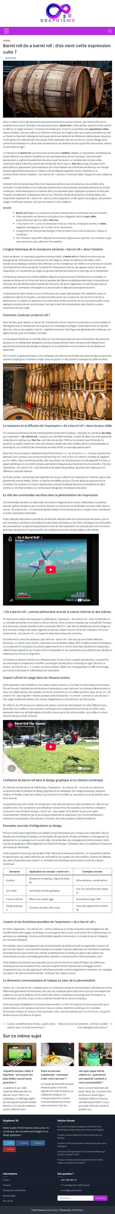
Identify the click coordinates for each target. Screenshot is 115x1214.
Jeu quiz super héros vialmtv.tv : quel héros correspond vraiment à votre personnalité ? (92, 1076)
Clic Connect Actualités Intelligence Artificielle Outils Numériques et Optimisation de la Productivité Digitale (81, 1128)
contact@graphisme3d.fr (71, 1190)
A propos (6, 1185)
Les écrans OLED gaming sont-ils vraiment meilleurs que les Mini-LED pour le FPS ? (81, 1153)
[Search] (110, 31)
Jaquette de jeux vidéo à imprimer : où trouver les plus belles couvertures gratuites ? (18, 1076)
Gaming (6, 41)
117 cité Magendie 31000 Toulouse (75, 1185)
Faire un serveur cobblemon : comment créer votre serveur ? (54, 1074)
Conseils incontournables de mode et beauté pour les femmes (80, 1136)
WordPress (77, 1210)
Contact (6, 1179)
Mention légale (9, 1195)
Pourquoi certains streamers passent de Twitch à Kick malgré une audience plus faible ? (80, 1161)
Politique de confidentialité (14, 1190)
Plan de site (8, 1200)
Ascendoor (52, 1210)
